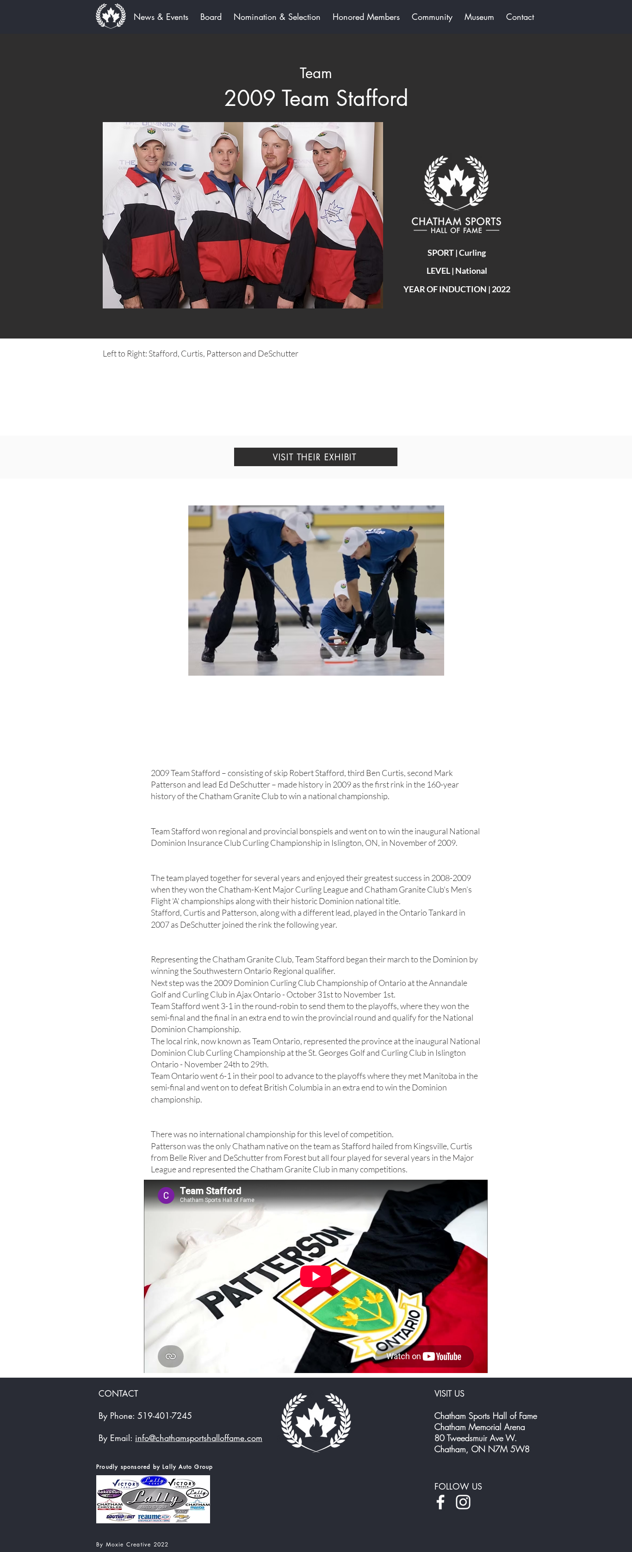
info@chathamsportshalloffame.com (198, 1437)
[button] (243, 215)
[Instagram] (463, 1502)
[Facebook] (440, 1502)
